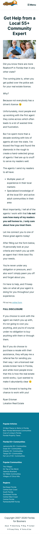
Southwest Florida (10, 494)
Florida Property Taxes (11, 435)
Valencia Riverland (10, 471)
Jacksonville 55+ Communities (14, 446)
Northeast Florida (9, 487)
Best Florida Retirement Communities (17, 431)
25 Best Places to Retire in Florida (16, 428)
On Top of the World (10, 469)
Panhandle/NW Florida (11, 502)
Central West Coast (10, 497)
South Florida (8, 492)
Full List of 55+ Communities (14, 456)
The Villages (7, 467)
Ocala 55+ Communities (12, 449)
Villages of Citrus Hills (11, 476)
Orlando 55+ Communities (13, 451)
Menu (33, 4)
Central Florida (8, 499)
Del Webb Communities (12, 474)
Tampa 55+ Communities (12, 453)
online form (17, 302)
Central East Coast (10, 490)
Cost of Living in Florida (12, 433)
